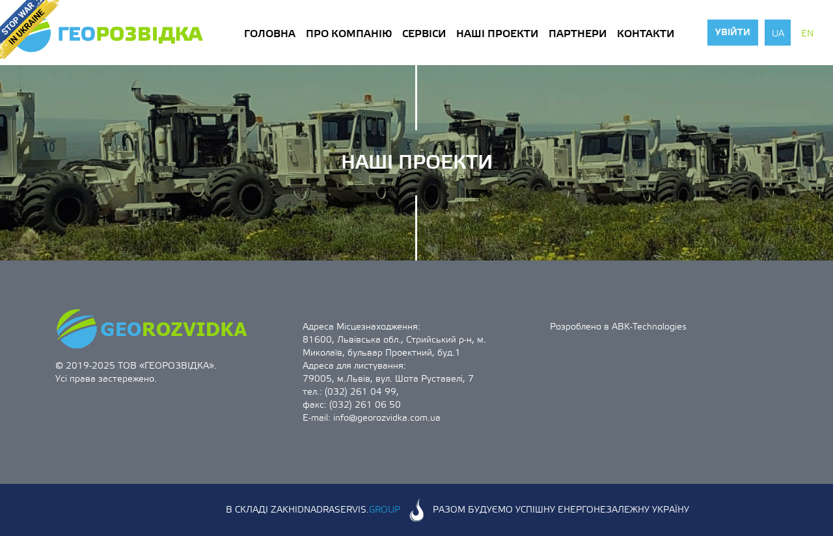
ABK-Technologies (649, 327)
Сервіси (424, 33)
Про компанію (349, 33)
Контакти (645, 33)
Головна (269, 33)
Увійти (732, 32)
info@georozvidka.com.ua (387, 418)
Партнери (578, 33)
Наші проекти (497, 33)
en (807, 34)
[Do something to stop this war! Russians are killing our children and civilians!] (29, 29)
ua (778, 34)
